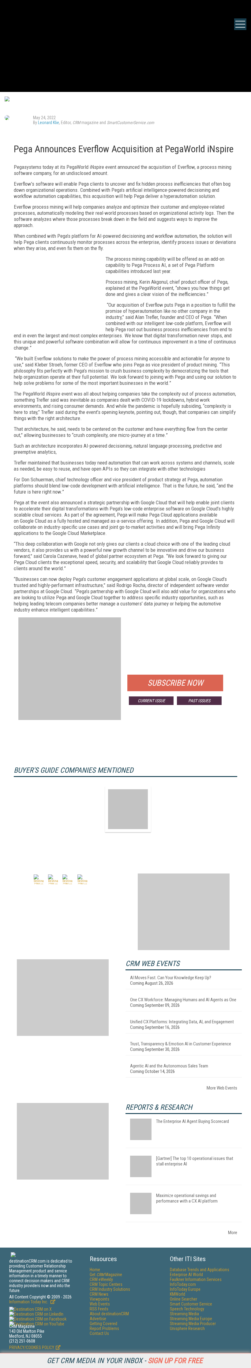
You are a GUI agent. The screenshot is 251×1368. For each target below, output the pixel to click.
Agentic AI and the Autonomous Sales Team (169, 1066)
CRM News (99, 1294)
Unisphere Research (187, 1328)
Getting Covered (103, 1323)
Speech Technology (187, 1308)
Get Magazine (106, 1274)
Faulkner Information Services (196, 1279)
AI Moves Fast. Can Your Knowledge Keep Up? (170, 977)
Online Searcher (183, 1299)
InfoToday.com (183, 1284)
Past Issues (199, 700)
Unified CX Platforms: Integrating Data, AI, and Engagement (182, 1022)
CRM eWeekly (101, 1279)
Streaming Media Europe (191, 1318)
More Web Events (222, 1088)
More (232, 1232)
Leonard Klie (48, 122)
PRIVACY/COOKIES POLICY (31, 1347)
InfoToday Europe (185, 1289)
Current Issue (151, 700)
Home (95, 1269)
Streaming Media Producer (193, 1323)
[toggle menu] (240, 24)
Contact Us (99, 1333)
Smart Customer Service (191, 1304)
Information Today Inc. (29, 1301)
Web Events (100, 1304)
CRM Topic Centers (106, 1284)
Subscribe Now (175, 683)
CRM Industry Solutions (110, 1289)
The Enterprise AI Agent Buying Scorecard (192, 1121)
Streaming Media (184, 1313)
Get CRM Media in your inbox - (125, 1360)
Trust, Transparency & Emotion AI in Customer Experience (180, 1044)
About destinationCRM (109, 1313)
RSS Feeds (99, 1308)
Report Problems (104, 1328)
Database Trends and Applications (199, 1269)
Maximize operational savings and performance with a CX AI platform (187, 1198)
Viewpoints (99, 1299)
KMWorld (177, 1294)
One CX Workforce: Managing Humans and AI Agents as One (183, 999)
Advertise (98, 1318)
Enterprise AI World (186, 1274)
